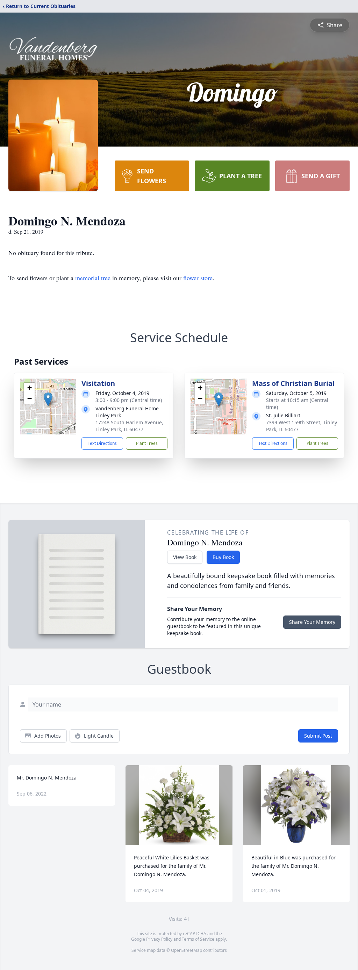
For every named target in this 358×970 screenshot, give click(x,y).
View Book (184, 557)
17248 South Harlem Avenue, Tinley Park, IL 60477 (129, 426)
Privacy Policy (159, 939)
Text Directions (102, 443)
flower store (198, 278)
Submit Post (318, 735)
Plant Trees (147, 443)
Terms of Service (198, 939)
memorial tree (92, 278)
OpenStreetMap (186, 950)
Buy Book (223, 557)
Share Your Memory (312, 622)
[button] (48, 399)
